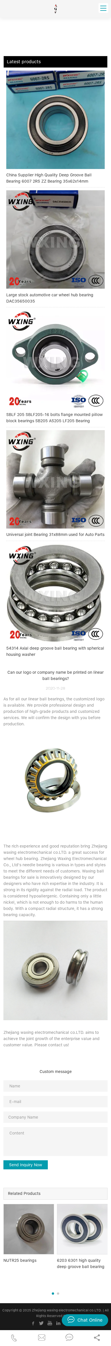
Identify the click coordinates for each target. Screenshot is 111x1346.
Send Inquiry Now (25, 1165)
